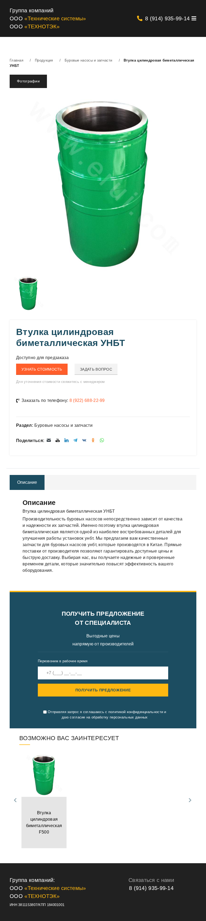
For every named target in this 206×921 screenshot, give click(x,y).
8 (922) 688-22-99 (87, 400)
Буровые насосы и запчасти (88, 60)
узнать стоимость (41, 369)
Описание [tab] (27, 482)
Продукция (44, 60)
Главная (16, 60)
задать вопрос (96, 369)
